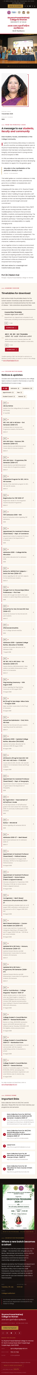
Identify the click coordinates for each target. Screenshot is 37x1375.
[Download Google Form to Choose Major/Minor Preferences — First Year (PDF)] (33, 593)
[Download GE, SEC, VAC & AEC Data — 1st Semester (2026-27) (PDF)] (33, 665)
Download (12, 328)
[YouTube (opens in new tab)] (30, 6)
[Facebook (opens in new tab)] (25, 6)
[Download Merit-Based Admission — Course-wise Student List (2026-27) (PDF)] (33, 928)
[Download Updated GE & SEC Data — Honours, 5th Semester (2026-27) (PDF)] (33, 950)
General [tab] (21, 396)
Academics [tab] (27, 388)
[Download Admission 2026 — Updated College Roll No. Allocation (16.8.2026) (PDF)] (33, 742)
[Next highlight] (35, 48)
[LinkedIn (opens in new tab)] (34, 6)
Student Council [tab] (8, 396)
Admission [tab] (15, 388)
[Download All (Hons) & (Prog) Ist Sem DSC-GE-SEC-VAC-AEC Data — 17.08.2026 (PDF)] (33, 762)
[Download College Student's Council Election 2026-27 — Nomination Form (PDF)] (33, 1045)
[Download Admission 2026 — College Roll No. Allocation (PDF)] (33, 555)
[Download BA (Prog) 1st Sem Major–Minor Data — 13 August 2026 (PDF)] (33, 704)
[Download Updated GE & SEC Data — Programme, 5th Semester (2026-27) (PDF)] (33, 972)
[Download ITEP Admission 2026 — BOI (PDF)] (33, 516)
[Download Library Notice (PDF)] (33, 408)
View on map (14, 1352)
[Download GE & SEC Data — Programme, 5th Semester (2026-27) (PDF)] (33, 463)
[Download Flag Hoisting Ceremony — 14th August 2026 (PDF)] (33, 685)
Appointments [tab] (8, 392)
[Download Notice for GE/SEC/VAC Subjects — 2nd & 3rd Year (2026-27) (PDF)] (33, 574)
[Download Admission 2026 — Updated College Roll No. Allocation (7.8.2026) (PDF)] (33, 645)
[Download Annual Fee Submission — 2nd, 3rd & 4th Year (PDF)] (33, 723)
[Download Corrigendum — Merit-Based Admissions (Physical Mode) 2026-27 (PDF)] (33, 904)
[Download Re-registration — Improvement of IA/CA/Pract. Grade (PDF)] (33, 805)
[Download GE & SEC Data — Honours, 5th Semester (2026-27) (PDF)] (33, 444)
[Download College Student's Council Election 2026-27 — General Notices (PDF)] (33, 1068)
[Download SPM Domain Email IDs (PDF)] (33, 629)
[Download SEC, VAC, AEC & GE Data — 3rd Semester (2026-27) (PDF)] (33, 425)
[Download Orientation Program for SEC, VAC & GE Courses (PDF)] (33, 482)
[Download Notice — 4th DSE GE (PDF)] (33, 823)
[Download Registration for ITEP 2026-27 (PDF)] (33, 500)
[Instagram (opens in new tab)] (27, 6)
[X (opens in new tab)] (32, 6)
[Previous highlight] (2, 48)
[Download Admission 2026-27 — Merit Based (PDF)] (33, 839)
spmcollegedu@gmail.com (18, 3)
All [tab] (5, 388)
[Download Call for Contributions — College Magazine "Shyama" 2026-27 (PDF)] (33, 997)
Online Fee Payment (15, 6)
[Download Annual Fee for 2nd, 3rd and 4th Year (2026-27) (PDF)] (33, 612)
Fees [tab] (19, 392)
